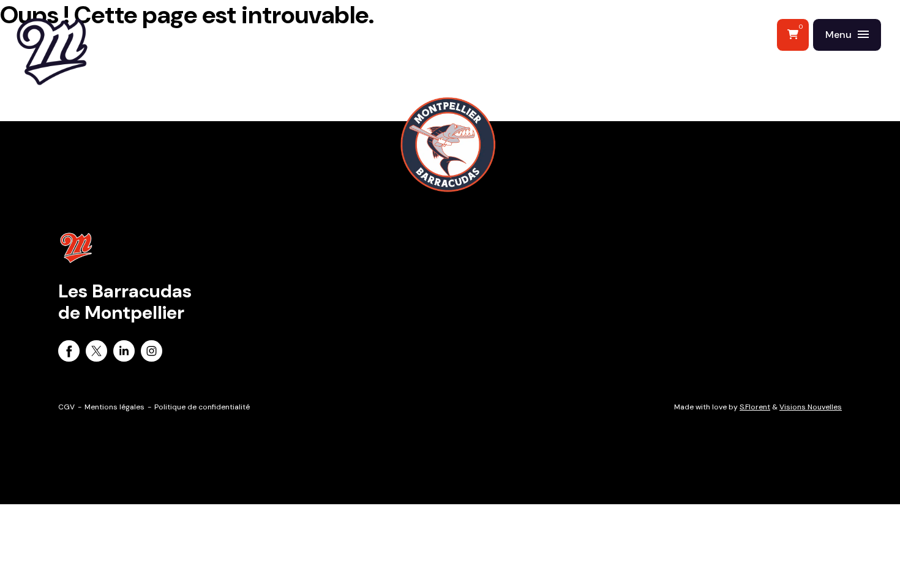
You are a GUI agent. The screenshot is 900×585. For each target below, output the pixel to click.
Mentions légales (114, 407)
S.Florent (755, 407)
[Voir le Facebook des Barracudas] (69, 353)
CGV (66, 407)
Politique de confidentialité (202, 407)
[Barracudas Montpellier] (79, 76)
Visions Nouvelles (810, 407)
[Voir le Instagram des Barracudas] (151, 353)
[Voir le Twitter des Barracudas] (96, 353)
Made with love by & (758, 407)
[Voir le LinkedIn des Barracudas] (124, 353)
